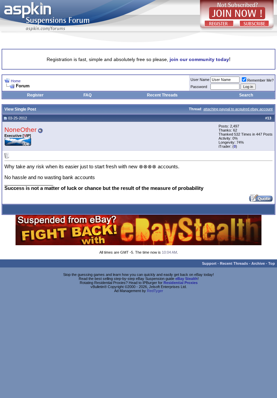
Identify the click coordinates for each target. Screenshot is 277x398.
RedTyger (155, 291)
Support (209, 263)
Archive (258, 263)
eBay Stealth (186, 279)
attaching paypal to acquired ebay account (238, 109)
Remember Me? (260, 80)
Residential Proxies (180, 283)
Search (246, 95)
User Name (200, 80)
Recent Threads (162, 95)
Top (271, 263)
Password (199, 87)
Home (16, 81)
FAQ (87, 95)
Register (35, 95)
